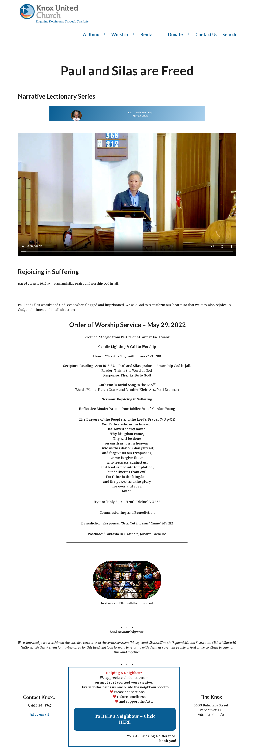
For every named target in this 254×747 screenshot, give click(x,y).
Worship (119, 34)
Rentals (148, 34)
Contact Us (206, 34)
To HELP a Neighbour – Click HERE (125, 719)
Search (229, 34)
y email (42, 714)
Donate (175, 34)
